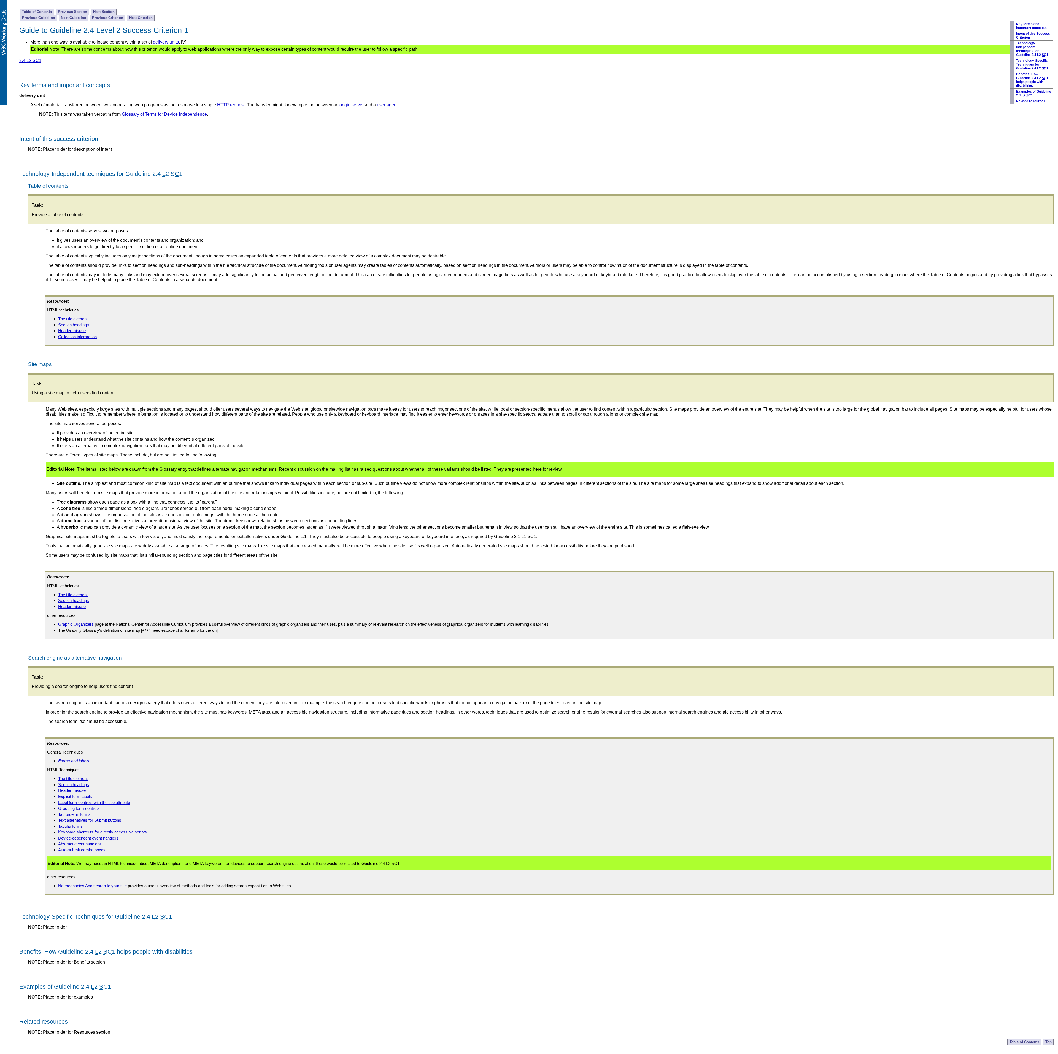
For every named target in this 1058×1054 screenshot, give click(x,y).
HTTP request (231, 105)
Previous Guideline (38, 18)
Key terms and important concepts (1031, 26)
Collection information (77, 336)
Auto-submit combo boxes (82, 850)
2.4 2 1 (30, 60)
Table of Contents (37, 12)
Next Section (104, 12)
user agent (387, 105)
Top (1048, 1042)
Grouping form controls (78, 808)
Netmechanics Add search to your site (92, 885)
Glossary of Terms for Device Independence (164, 114)
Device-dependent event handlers (88, 838)
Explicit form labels (75, 796)
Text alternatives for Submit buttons (89, 820)
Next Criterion (141, 18)
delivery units (166, 42)
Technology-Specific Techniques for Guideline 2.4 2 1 (1032, 64)
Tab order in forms (74, 814)
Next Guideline (73, 18)
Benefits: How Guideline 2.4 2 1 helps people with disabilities (1032, 80)
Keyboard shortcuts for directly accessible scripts (102, 832)
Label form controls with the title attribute (94, 802)
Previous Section (72, 12)
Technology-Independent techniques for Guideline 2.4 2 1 (1032, 49)
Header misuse (72, 330)
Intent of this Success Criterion (1033, 35)
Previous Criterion (107, 18)
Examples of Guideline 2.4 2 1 (1033, 93)
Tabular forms (70, 826)
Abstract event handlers (79, 843)
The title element (73, 318)
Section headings (73, 324)
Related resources (1030, 101)
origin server (351, 105)
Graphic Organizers (76, 624)
